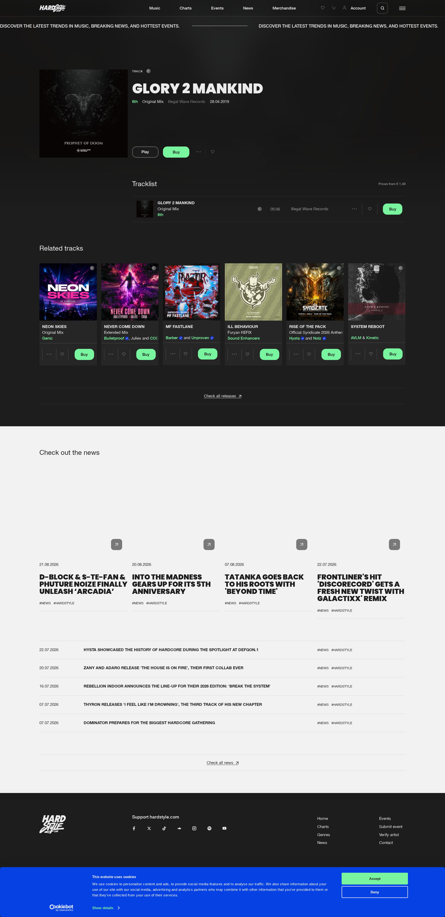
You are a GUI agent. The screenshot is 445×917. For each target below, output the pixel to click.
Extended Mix (116, 332)
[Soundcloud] (179, 828)
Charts (186, 8)
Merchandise (284, 8)
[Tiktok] (164, 828)
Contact (386, 842)
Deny (375, 892)
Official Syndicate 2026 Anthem (316, 332)
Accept (375, 879)
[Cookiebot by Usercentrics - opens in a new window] (61, 907)
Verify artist (389, 834)
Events (217, 8)
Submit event (390, 826)
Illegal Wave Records (186, 101)
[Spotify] (209, 828)
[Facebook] (134, 828)
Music (154, 8)
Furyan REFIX (239, 332)
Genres (323, 834)
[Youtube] (224, 828)
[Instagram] (194, 828)
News (248, 8)
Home (322, 818)
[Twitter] (149, 828)
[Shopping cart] (334, 8)
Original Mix (168, 209)
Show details (102, 908)
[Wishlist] (323, 8)
